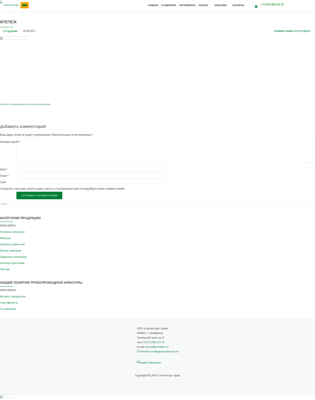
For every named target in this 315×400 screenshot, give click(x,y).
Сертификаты (187, 5)
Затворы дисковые (12, 263)
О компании (168, 5)
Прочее (5, 269)
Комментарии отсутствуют (292, 31)
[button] (8, 225)
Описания (220, 5)
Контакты (238, 5)
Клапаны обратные (12, 244)
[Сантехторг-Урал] (11, 5)
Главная (153, 5)
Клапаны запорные (12, 232)
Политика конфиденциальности (158, 351)
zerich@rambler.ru (157, 347)
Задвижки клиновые (13, 257)
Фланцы (7, 238)
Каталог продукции (12, 296)
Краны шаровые (10, 250)
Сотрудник (10, 31)
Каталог (203, 5)
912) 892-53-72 (155, 342)
